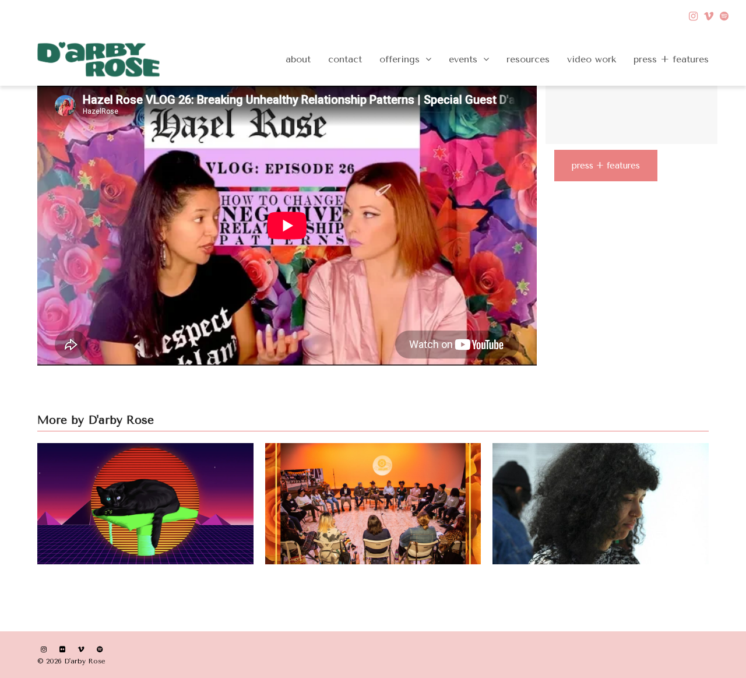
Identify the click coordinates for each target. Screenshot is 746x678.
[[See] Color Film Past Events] (373, 502)
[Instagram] (693, 16)
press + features (606, 165)
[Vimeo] (708, 16)
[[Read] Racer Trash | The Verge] (145, 502)
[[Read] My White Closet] (600, 502)
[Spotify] (724, 16)
